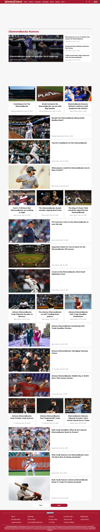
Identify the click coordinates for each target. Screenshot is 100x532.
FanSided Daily (15, 519)
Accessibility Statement (35, 522)
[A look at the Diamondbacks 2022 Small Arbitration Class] (50, 281)
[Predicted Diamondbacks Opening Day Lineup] (77, 48)
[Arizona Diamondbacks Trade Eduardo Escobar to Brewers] (22, 308)
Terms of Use (68, 519)
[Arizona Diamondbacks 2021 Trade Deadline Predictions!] (78, 308)
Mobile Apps (84, 516)
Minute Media (13, 526)
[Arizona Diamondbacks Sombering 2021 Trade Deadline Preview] (50, 335)
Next (59, 505)
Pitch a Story (31, 519)
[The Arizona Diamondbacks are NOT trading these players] (50, 308)
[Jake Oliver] (13, 60)
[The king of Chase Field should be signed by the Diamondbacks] (78, 204)
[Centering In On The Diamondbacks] (22, 100)
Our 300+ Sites (68, 516)
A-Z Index (52, 522)
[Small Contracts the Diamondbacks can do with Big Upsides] (50, 100)
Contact (51, 516)
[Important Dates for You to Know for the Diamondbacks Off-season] (50, 256)
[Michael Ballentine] (17, 111)
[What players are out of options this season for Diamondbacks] (77, 39)
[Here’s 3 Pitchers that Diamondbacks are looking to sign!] (22, 204)
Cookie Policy (84, 519)
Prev (40, 505)
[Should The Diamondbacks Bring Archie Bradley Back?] (50, 127)
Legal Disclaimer (16, 522)
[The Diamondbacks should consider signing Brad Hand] (50, 204)
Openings (31, 516)
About (13, 516)
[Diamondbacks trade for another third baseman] (36, 48)
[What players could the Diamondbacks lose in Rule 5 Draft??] (50, 177)
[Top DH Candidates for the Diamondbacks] (50, 152)
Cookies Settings (69, 522)
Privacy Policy (53, 519)
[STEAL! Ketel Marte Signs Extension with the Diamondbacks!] (77, 58)
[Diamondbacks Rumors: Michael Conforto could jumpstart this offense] (78, 100)
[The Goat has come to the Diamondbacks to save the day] (50, 231)
